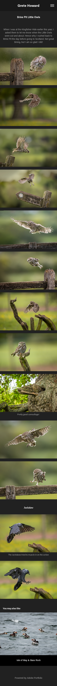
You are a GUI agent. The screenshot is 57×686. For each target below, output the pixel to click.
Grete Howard (28, 5)
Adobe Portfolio (34, 677)
